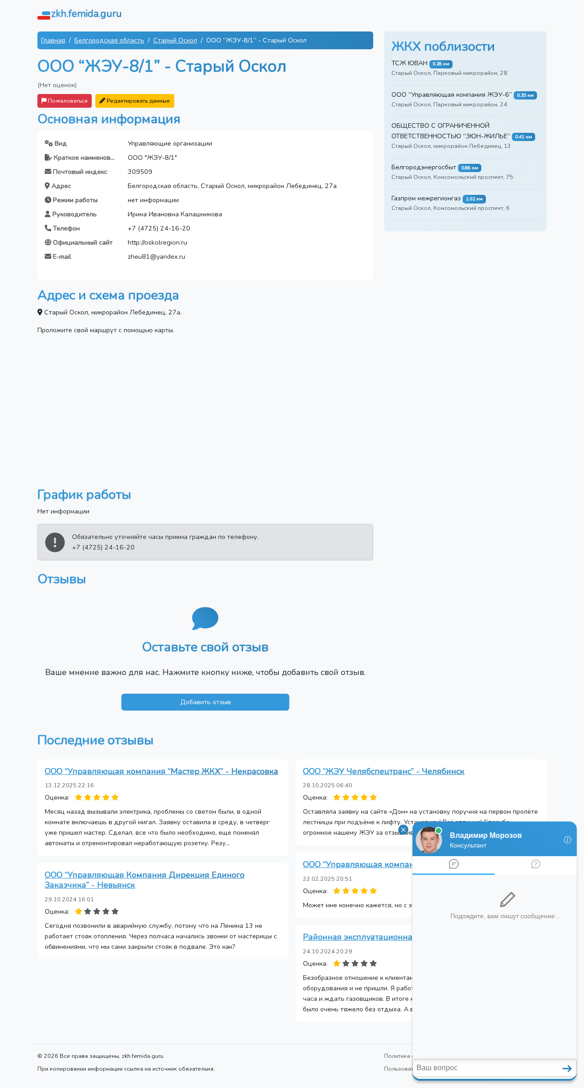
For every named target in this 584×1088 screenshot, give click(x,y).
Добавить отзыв (205, 701)
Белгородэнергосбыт (423, 167)
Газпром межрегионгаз (426, 198)
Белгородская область (109, 40)
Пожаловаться (67, 101)
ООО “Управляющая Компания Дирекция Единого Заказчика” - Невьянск (145, 879)
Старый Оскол (175, 40)
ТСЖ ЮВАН (409, 63)
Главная (53, 40)
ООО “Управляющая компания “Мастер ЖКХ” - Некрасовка (161, 771)
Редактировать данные (137, 101)
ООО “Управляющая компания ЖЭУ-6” (451, 94)
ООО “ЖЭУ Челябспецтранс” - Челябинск (383, 771)
